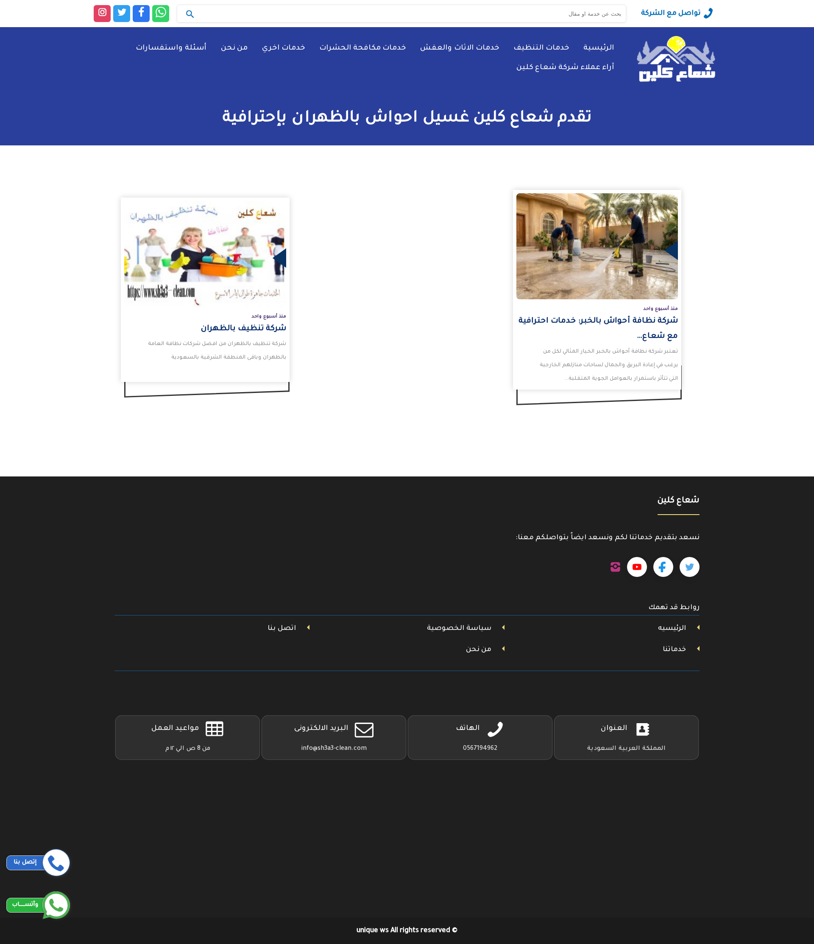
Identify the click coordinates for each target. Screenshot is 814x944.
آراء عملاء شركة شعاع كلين (565, 68)
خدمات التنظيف (541, 49)
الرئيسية (598, 49)
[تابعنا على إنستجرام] (615, 567)
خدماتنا (674, 650)
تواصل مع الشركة (671, 13)
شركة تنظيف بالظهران (243, 329)
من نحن (234, 49)
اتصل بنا (282, 628)
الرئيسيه (672, 628)
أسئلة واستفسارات (171, 49)
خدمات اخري (283, 49)
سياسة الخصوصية (459, 628)
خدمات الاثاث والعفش (459, 49)
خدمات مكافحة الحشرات (362, 49)
